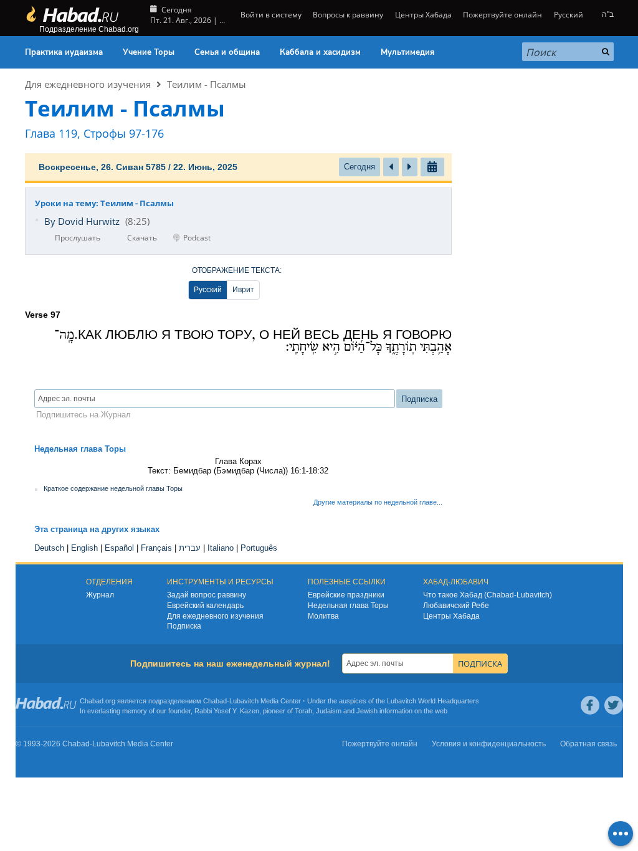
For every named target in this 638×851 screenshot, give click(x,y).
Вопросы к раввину (348, 14)
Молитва (323, 616)
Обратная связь (588, 743)
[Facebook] (590, 705)
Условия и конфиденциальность (489, 743)
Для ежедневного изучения (88, 84)
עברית (190, 548)
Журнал (100, 595)
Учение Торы (148, 52)
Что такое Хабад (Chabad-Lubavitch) (487, 595)
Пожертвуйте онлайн (502, 14)
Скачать (142, 237)
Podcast (197, 237)
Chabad (215, 701)
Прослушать (77, 237)
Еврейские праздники (346, 595)
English (84, 548)
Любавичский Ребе (456, 605)
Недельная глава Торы (348, 605)
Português (258, 548)
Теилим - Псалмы (206, 84)
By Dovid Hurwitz (82, 221)
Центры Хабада (451, 616)
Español (119, 548)
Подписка (184, 626)
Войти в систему (270, 14)
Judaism (328, 711)
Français (156, 548)
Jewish (367, 711)
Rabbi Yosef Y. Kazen (226, 711)
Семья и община (227, 52)
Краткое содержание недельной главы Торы (113, 488)
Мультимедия (407, 52)
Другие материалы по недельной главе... (377, 502)
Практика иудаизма (64, 52)
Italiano (220, 548)
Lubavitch (244, 701)
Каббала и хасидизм (320, 52)
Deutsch (49, 548)
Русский (208, 289)
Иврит (243, 289)
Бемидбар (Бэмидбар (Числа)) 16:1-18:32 (250, 470)
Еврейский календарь (205, 605)
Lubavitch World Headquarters (433, 701)
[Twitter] (613, 705)
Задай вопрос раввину (206, 595)
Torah (303, 711)
